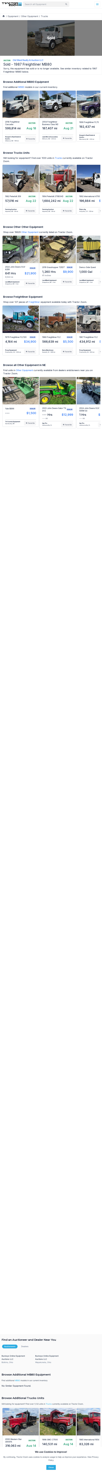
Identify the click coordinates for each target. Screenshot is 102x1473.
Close (51, 1467)
